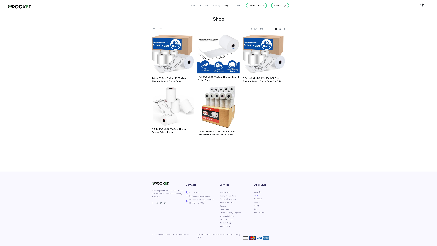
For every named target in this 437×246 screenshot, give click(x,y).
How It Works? (259, 212)
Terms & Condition (203, 235)
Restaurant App (225, 223)
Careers (256, 202)
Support (257, 209)
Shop (226, 5)
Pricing (256, 206)
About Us (257, 192)
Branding (216, 5)
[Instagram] (157, 203)
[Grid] (276, 29)
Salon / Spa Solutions (228, 196)
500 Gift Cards (225, 226)
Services (203, 5)
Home (193, 5)
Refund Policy (227, 235)
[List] (284, 29)
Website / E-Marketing (228, 199)
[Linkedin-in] (165, 203)
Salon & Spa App (226, 219)
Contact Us (237, 5)
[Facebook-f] (153, 203)
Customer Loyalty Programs (230, 213)
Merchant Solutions (256, 5)
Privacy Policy (216, 235)
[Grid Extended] (280, 29)
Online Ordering (225, 209)
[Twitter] (161, 203)
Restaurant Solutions (227, 203)
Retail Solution (225, 192)
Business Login (280, 5)
